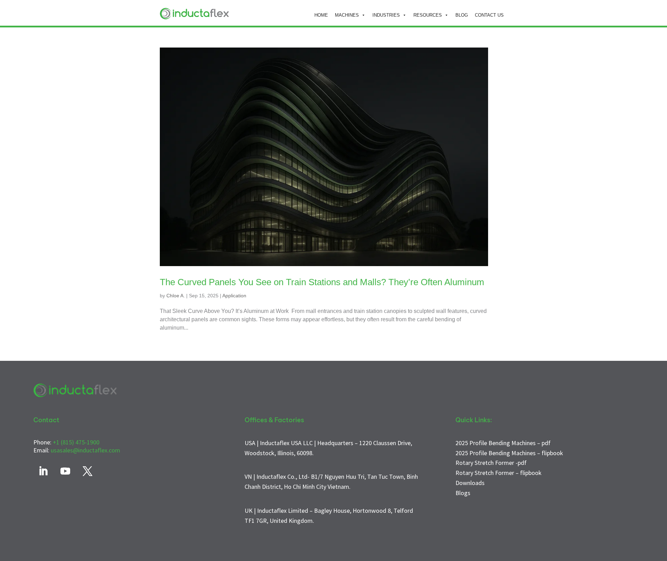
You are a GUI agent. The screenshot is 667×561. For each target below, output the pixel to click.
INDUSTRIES (386, 15)
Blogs (462, 493)
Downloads (470, 483)
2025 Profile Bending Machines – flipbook (509, 453)
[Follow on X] (87, 471)
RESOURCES (427, 15)
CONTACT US (489, 15)
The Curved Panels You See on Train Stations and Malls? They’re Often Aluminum (322, 282)
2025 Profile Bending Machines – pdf (503, 443)
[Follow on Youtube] (65, 471)
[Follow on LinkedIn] (43, 471)
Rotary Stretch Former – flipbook (498, 473)
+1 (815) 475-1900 (76, 442)
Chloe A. (175, 295)
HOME (321, 15)
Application (234, 295)
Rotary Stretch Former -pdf (491, 463)
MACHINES (347, 15)
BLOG (461, 15)
